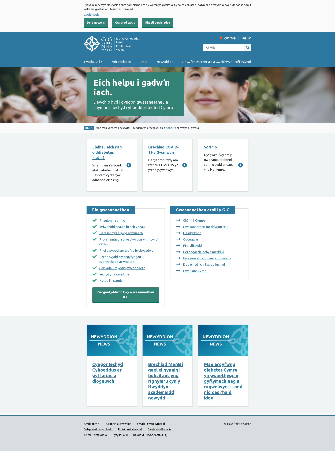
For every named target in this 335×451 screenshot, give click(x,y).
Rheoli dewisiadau (157, 22)
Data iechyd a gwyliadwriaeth (121, 233)
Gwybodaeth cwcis (159, 429)
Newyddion (164, 62)
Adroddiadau (121, 62)
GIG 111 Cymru (194, 220)
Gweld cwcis (91, 14)
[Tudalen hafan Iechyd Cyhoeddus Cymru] (112, 44)
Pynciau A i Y (93, 62)
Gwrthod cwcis (125, 22)
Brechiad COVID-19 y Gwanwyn (163, 149)
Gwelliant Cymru (195, 271)
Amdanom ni (92, 423)
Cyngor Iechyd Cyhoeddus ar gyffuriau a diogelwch (107, 373)
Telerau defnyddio (95, 435)
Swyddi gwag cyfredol (151, 423)
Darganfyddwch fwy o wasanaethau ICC (125, 294)
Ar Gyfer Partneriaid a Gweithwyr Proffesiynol (216, 62)
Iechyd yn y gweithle (114, 274)
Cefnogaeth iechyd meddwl (203, 252)
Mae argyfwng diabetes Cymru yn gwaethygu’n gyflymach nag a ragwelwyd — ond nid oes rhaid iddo (223, 381)
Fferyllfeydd (192, 246)
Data (143, 62)
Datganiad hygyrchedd (98, 429)
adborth (171, 127)
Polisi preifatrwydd (130, 429)
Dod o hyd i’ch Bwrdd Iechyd (204, 264)
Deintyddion (192, 233)
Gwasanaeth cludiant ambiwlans (207, 258)
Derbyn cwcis (96, 22)
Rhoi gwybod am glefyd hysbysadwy (126, 250)
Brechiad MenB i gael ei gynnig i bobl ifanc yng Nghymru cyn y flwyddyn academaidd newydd (165, 381)
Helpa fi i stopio (111, 280)
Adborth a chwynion (118, 423)
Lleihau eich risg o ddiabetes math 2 (107, 152)
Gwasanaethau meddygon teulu (206, 227)
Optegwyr (190, 239)
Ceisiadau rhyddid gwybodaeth (122, 268)
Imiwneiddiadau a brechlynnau (122, 227)
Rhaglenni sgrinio (112, 220)
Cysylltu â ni (120, 435)
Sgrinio (210, 147)
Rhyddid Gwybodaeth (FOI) (150, 435)
